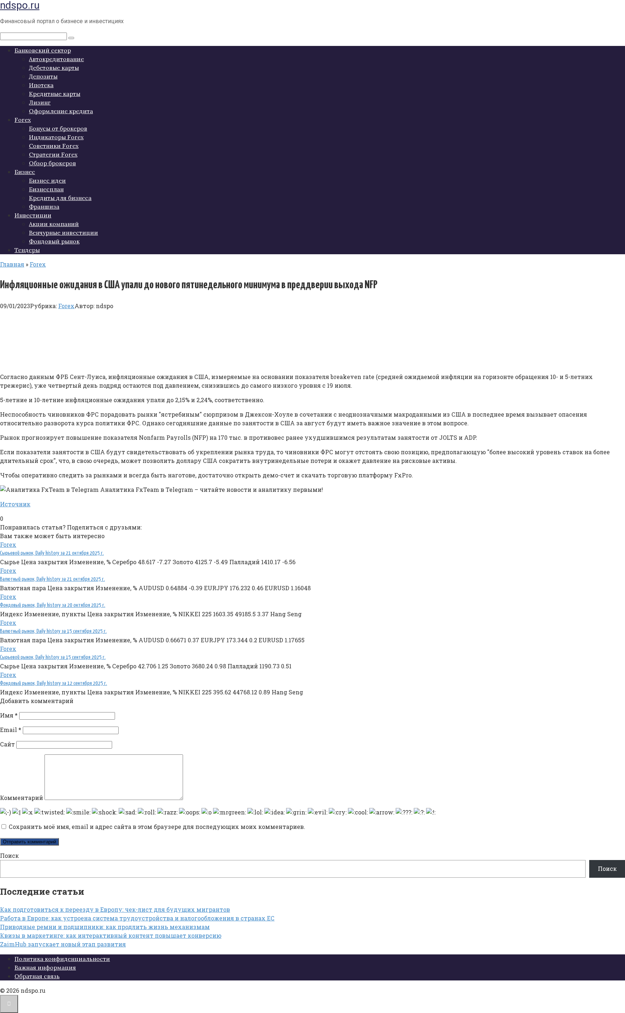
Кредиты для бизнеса (60, 197)
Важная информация (45, 967)
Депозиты (43, 76)
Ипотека (41, 85)
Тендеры (27, 250)
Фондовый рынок (54, 241)
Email (10, 729)
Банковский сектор (42, 50)
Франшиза (44, 206)
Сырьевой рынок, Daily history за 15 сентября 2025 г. (53, 657)
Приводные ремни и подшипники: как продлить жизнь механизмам (105, 927)
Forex (22, 119)
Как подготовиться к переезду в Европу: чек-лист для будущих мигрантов (115, 909)
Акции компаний (54, 223)
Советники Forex (53, 145)
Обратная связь (37, 976)
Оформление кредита (61, 111)
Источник (15, 504)
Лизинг (40, 102)
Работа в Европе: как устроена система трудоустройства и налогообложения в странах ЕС (137, 918)
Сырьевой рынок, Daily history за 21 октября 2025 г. (52, 553)
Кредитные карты (54, 93)
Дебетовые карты (54, 67)
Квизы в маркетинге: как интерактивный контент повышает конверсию (110, 935)
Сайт (7, 744)
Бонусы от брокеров (58, 128)
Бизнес (24, 171)
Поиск (9, 855)
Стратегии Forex (53, 154)
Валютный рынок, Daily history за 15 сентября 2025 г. (53, 631)
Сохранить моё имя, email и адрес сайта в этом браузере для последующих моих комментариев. (157, 826)
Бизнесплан (46, 189)
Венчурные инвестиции (63, 232)
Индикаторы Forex (56, 137)
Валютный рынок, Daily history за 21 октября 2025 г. (52, 579)
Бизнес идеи (47, 180)
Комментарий (21, 797)
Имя (9, 715)
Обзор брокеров (52, 163)
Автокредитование (56, 59)
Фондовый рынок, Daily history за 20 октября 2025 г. (52, 605)
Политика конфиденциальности (62, 958)
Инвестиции (32, 215)
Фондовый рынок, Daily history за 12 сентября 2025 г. (53, 683)
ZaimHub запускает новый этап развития (63, 944)
